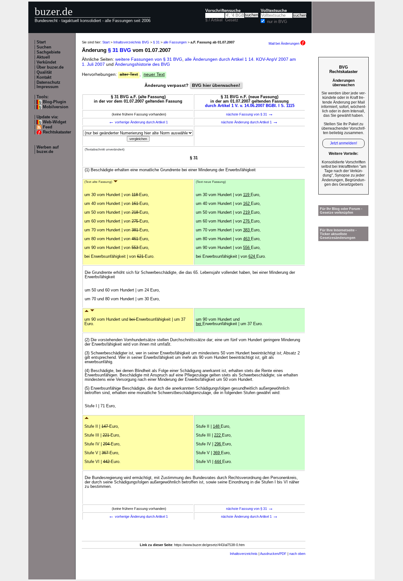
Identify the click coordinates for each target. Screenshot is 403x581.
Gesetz (231, 20)
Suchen (44, 47)
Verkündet (46, 62)
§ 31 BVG (119, 50)
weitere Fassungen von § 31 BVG (148, 59)
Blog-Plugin (54, 102)
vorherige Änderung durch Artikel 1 (138, 122)
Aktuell (43, 57)
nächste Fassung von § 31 (249, 114)
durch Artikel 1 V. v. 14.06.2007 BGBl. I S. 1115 (249, 106)
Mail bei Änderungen (284, 43)
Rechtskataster (57, 132)
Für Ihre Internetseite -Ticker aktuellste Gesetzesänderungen (338, 234)
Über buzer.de (50, 67)
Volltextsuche (274, 10)
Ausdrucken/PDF (273, 554)
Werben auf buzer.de (48, 149)
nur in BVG (277, 22)
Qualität (44, 72)
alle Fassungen (175, 42)
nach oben (297, 554)
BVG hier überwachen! (216, 85)
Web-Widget (54, 122)
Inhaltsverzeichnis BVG (131, 42)
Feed (47, 127)
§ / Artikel (214, 20)
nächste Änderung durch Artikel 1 (249, 122)
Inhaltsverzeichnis (244, 554)
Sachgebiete (48, 52)
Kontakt (44, 77)
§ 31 (156, 42)
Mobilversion (55, 107)
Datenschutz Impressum (48, 84)
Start (41, 42)
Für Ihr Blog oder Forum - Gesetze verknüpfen (341, 210)
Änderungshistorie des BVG (142, 64)
